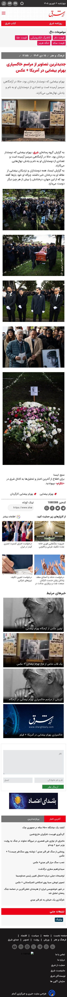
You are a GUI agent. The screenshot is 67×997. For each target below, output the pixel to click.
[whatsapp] (46, 508)
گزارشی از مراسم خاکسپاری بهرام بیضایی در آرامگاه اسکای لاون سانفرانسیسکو (35, 699)
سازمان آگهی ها (58, 981)
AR (9, 3)
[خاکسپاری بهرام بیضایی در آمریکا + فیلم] (33, 721)
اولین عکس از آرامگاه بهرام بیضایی (44, 628)
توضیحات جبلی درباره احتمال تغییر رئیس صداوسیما (40, 876)
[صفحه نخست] (21, 3)
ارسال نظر (53, 786)
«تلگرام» (59, 483)
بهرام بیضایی (47, 494)
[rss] (52, 946)
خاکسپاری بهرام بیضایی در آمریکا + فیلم (41, 735)
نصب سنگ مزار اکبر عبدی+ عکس (48, 862)
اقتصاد (23, 935)
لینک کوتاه (28, 503)
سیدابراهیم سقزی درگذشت (51, 869)
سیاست (35, 935)
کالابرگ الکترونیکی (40, 38)
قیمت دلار (59, 38)
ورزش (46, 940)
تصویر (26, 940)
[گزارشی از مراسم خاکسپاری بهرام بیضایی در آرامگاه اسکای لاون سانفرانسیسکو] (33, 686)
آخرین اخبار (55, 819)
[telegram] (63, 509)
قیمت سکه (58, 43)
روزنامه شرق (55, 23)
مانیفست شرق (58, 970)
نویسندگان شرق (58, 976)
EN (15, 3)
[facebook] (52, 508)
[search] (4, 3)
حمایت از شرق (58, 965)
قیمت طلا (21, 38)
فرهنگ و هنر (57, 56)
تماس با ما (60, 954)
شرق (36, 152)
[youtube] (14, 946)
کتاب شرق (11, 23)
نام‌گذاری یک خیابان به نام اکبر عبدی (47, 900)
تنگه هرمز (44, 43)
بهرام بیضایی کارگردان (22, 494)
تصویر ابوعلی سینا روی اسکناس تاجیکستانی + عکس (39, 882)
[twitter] (57, 508)
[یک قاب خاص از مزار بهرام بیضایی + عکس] (33, 650)
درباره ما (61, 960)
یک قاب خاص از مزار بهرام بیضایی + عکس (39, 664)
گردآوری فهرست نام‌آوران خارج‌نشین (47, 834)
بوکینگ (59, 919)
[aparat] (27, 946)
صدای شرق (13, 940)
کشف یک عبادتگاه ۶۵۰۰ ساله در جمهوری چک (43, 827)
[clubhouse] (20, 946)
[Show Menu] (3, 11)
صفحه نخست (60, 935)
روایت (36, 940)
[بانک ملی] (33, 808)
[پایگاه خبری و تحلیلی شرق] (57, 14)
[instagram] (46, 946)
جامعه (46, 935)
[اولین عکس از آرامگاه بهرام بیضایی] (33, 615)
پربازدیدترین (33, 819)
